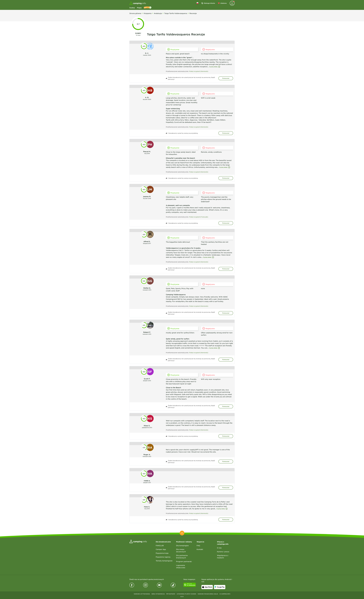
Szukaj (132, 8)
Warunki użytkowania (142, 594)
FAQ (198, 545)
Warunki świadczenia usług (208, 594)
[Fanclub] (147, 7)
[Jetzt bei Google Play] (219, 587)
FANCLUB (160, 545)
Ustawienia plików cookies (186, 594)
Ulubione (223, 3)
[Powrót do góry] (182, 533)
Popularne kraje (162, 553)
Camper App (161, 549)
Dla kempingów (182, 545)
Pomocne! (225, 78)
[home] (138, 541)
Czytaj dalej (213, 66)
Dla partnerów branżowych (182, 556)
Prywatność (170, 594)
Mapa (139, 8)
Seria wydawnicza (158, 594)
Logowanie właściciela (180, 566)
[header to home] (137, 3)
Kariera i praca (223, 551)
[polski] (197, 3)
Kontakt (200, 549)
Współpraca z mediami (222, 556)
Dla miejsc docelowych (181, 550)
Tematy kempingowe (164, 561)
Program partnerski (184, 561)
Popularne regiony (163, 557)
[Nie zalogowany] (232, 3)
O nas (219, 548)
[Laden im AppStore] (207, 587)
